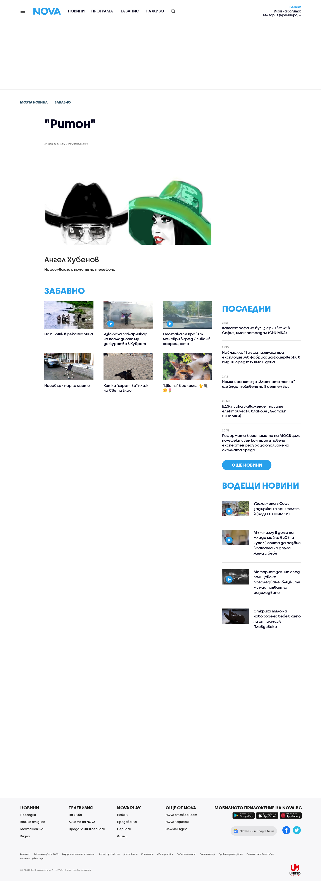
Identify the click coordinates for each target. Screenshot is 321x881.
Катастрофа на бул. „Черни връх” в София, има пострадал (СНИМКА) (256, 330)
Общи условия (165, 854)
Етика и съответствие (260, 854)
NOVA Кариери (177, 822)
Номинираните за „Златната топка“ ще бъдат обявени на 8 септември (258, 383)
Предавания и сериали (87, 829)
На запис (129, 11)
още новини (247, 464)
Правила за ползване (231, 854)
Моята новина (31, 829)
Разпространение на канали (78, 854)
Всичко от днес (32, 822)
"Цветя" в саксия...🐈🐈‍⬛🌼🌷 (185, 387)
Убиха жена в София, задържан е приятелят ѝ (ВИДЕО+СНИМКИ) (277, 508)
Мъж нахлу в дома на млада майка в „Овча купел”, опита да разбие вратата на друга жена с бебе (277, 542)
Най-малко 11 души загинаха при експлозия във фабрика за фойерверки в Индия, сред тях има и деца (261, 357)
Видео (25, 836)
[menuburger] (23, 11)
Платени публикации (32, 858)
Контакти (147, 854)
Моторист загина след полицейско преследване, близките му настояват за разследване (277, 582)
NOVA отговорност (181, 815)
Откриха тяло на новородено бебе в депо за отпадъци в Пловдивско (277, 619)
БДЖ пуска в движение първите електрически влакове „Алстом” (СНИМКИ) (254, 411)
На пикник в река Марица (68, 334)
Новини (76, 11)
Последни (28, 815)
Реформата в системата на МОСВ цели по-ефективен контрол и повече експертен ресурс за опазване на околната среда (261, 442)
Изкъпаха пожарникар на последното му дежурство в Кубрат (125, 339)
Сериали (124, 829)
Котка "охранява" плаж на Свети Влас (126, 387)
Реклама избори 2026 (46, 854)
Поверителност (186, 854)
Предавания (127, 822)
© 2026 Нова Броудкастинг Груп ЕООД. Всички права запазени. (55, 870)
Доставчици (130, 854)
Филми (122, 836)
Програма (102, 11)
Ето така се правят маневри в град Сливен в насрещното (187, 339)
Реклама (25, 854)
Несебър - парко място (67, 385)
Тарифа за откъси (109, 854)
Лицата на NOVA (82, 822)
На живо (155, 11)
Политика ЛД (207, 854)
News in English (176, 829)
